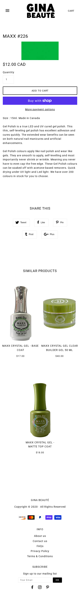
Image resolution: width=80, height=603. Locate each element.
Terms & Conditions (40, 556)
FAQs (40, 546)
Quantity (8, 72)
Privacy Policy (40, 551)
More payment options (40, 109)
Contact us (40, 541)
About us (40, 535)
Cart (71, 10)
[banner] (41, 11)
